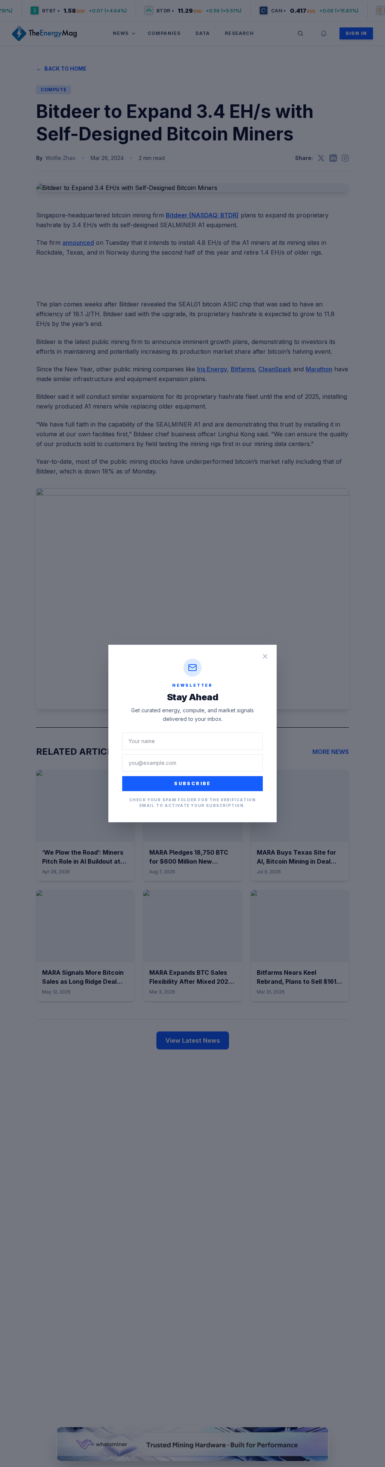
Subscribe (192, 783)
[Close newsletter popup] (265, 656)
